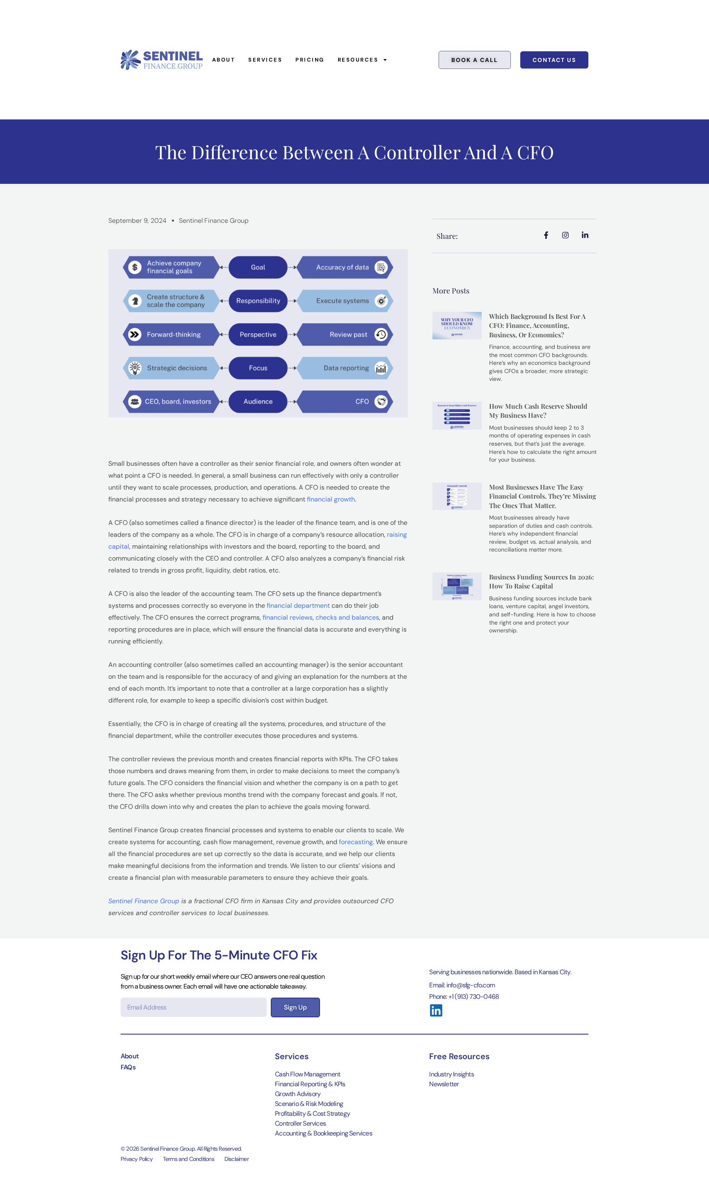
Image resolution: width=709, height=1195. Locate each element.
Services (265, 59)
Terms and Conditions (188, 1159)
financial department (298, 605)
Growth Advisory (297, 1094)
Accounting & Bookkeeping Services (323, 1133)
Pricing (310, 59)
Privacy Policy (137, 1159)
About (224, 59)
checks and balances (347, 617)
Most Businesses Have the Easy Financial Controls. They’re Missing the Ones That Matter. (542, 496)
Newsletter (444, 1084)
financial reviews (288, 617)
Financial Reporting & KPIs (310, 1084)
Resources (358, 59)
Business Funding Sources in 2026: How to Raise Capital (541, 581)
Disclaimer (236, 1159)
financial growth (331, 499)
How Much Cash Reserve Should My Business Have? (538, 410)
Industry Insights (451, 1074)
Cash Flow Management (307, 1074)
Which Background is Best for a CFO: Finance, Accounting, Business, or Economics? (537, 325)
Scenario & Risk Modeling (309, 1103)
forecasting (356, 842)
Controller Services (300, 1123)
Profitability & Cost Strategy (312, 1113)
